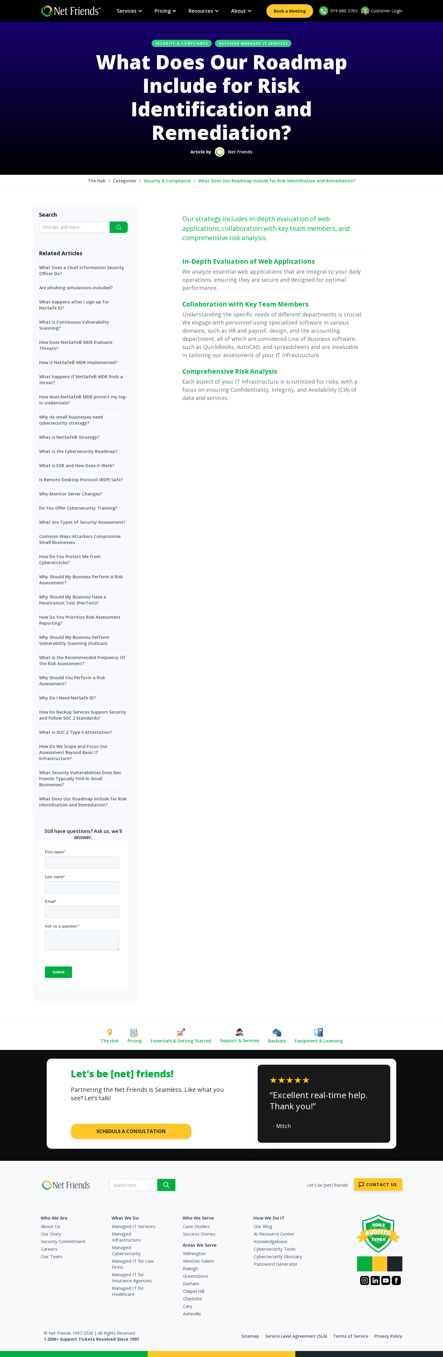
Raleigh (190, 1268)
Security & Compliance (182, 43)
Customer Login (386, 11)
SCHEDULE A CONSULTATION (131, 1131)
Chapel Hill (193, 1291)
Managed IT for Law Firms (133, 1264)
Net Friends (240, 152)
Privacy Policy (388, 1336)
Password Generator (276, 1264)
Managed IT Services (134, 1226)
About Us (50, 1226)
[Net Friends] (67, 1185)
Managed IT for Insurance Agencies (132, 1277)
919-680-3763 (343, 11)
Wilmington (194, 1253)
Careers (49, 1249)
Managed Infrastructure (126, 1237)
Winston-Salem (198, 1261)
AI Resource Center (274, 1234)
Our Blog (263, 1226)
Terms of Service (350, 1336)
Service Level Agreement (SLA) (296, 1336)
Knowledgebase (270, 1241)
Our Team (51, 1256)
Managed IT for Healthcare (128, 1291)
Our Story (51, 1234)
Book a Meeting (290, 11)
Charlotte (192, 1299)
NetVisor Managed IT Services (253, 43)
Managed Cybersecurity (126, 1250)
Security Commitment (63, 1241)
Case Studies (196, 1226)
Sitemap (250, 1336)
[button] (130, 11)
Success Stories (199, 1234)
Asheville (192, 1314)
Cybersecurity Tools (275, 1249)
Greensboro (195, 1276)
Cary (187, 1306)
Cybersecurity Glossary (278, 1256)
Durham (191, 1283)
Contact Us (381, 1184)
